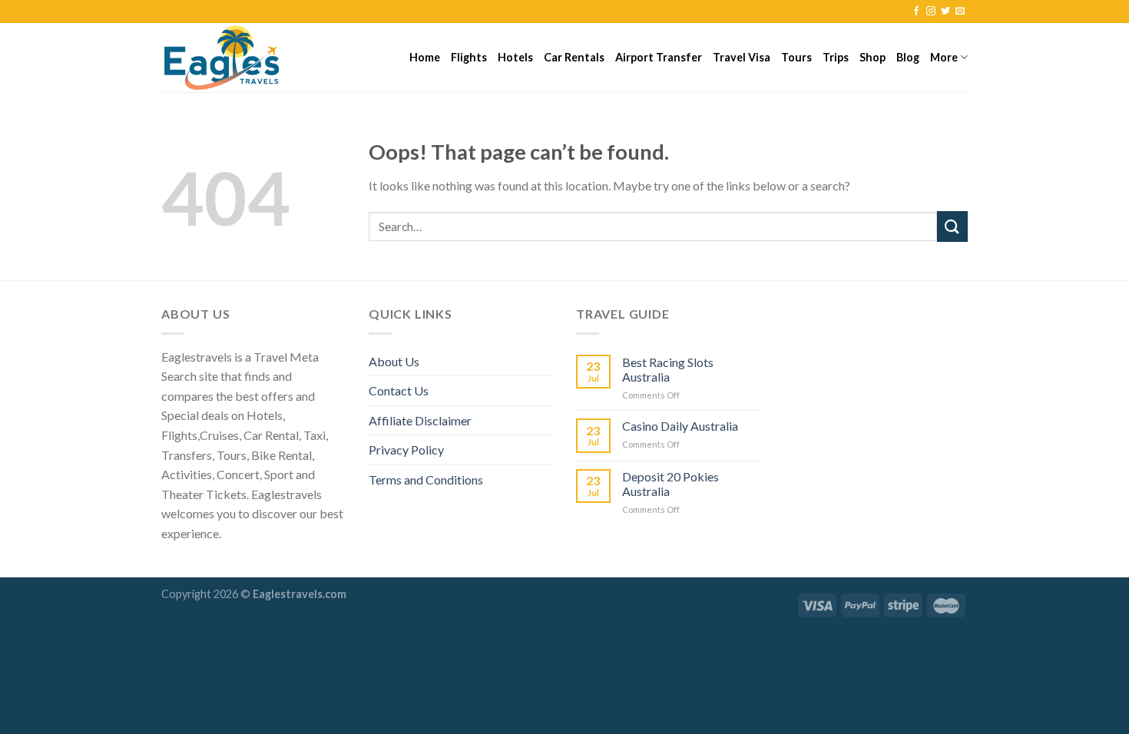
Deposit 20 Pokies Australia (670, 483)
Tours (796, 57)
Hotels (515, 57)
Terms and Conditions (426, 479)
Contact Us (399, 390)
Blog (907, 57)
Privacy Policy (406, 449)
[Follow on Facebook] (916, 11)
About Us (394, 361)
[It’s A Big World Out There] (238, 57)
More (944, 57)
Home (424, 57)
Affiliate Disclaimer (420, 420)
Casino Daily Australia (680, 425)
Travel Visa (741, 57)
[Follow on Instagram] (930, 11)
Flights (469, 57)
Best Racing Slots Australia (667, 369)
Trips (836, 57)
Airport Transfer (658, 57)
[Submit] (952, 226)
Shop (872, 57)
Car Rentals (574, 57)
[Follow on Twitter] (945, 11)
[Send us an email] (960, 11)
